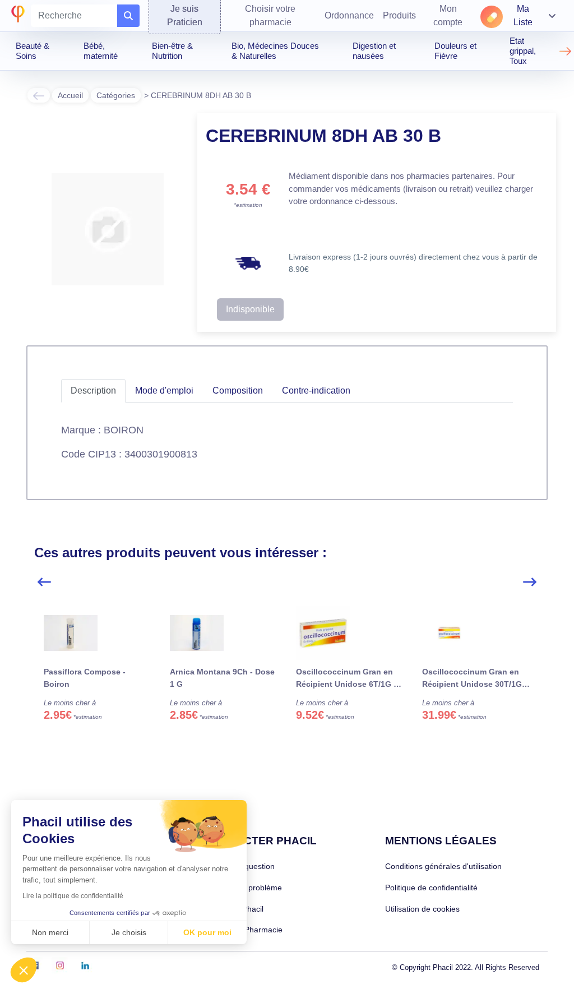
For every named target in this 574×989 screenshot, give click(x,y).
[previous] (44, 582)
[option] (97, 675)
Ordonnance (349, 15)
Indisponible (250, 309)
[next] (530, 582)
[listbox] (286, 680)
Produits (399, 15)
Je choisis (129, 932)
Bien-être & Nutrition (172, 51)
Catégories (115, 95)
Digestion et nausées (374, 51)
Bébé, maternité (101, 51)
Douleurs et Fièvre (455, 51)
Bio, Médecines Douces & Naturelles (275, 51)
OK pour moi (207, 932)
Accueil (70, 95)
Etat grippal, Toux (523, 51)
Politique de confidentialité (431, 887)
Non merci (50, 932)
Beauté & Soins (32, 51)
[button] (23, 969)
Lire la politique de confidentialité (72, 896)
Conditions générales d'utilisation (443, 866)
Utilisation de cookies (422, 908)
